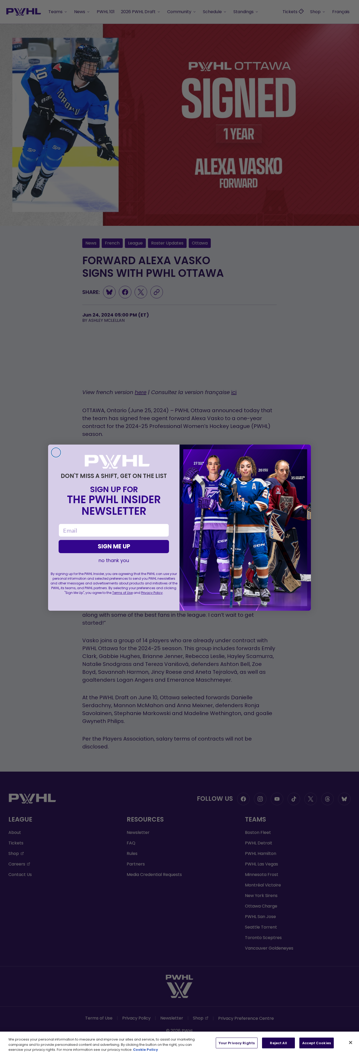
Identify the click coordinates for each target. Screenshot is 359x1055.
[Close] (350, 1042)
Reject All (278, 1042)
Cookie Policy (145, 1049)
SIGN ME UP (114, 546)
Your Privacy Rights (237, 1042)
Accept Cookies (316, 1042)
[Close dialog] (56, 452)
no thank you (114, 560)
